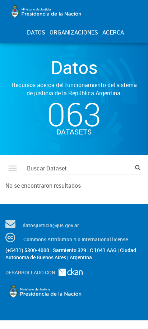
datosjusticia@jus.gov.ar (51, 225)
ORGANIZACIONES (74, 32)
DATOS (36, 32)
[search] (138, 167)
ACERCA (113, 32)
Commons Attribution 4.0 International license (75, 239)
